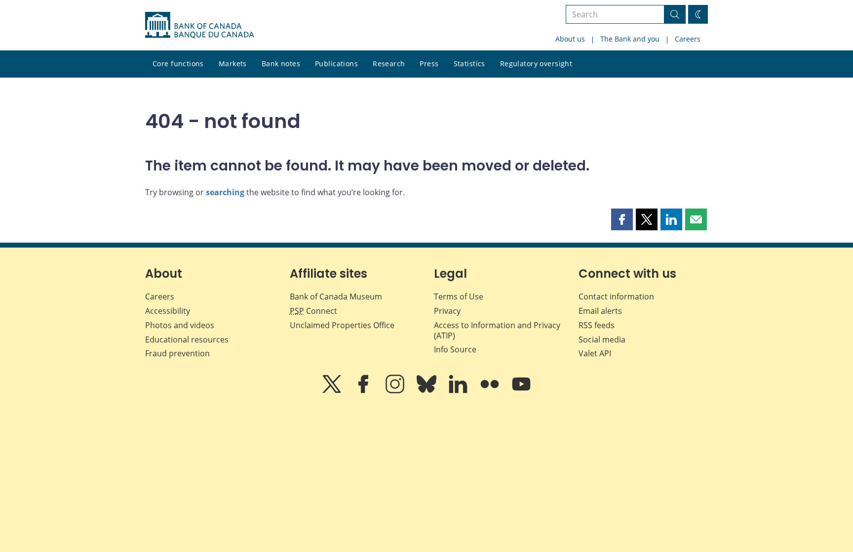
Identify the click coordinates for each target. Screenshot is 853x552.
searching (225, 192)
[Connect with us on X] (333, 390)
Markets (233, 63)
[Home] (199, 25)
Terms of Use (458, 296)
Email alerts (600, 310)
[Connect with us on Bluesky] (427, 390)
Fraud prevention (177, 353)
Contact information (616, 296)
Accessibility (167, 310)
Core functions (178, 63)
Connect (313, 310)
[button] (622, 219)
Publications (336, 63)
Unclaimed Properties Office (342, 325)
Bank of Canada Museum (336, 296)
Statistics (469, 63)
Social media (602, 339)
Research (389, 63)
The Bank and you (629, 38)
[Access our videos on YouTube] (521, 390)
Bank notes (281, 63)
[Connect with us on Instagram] (396, 390)
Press (429, 63)
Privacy (447, 310)
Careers (687, 38)
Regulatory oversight (536, 63)
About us (570, 38)
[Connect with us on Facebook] (364, 390)
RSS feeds (597, 325)
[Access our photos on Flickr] (490, 390)
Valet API (595, 353)
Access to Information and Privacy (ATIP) (497, 330)
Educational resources (187, 339)
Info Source (455, 349)
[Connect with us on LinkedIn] (459, 390)
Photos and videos (179, 325)
